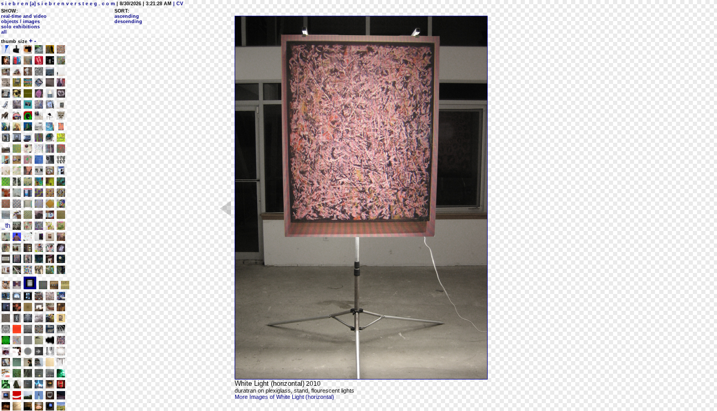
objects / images (20, 21)
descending (128, 21)
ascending (126, 16)
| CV (177, 3)
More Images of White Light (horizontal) (284, 397)
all (4, 32)
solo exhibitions (20, 26)
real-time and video (24, 16)
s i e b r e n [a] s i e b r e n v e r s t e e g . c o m (58, 3)
